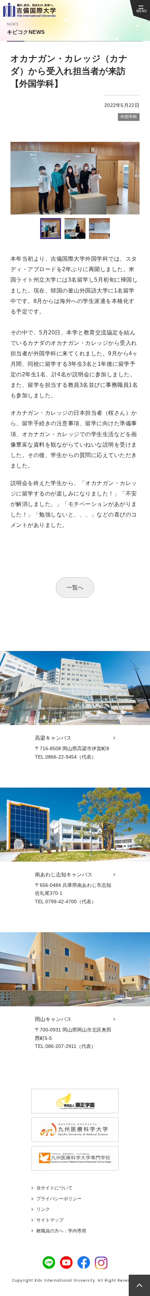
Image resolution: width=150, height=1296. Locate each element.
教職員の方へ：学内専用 (61, 1230)
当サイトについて (54, 1187)
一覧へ (75, 588)
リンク (43, 1209)
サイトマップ (49, 1220)
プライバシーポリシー (59, 1198)
